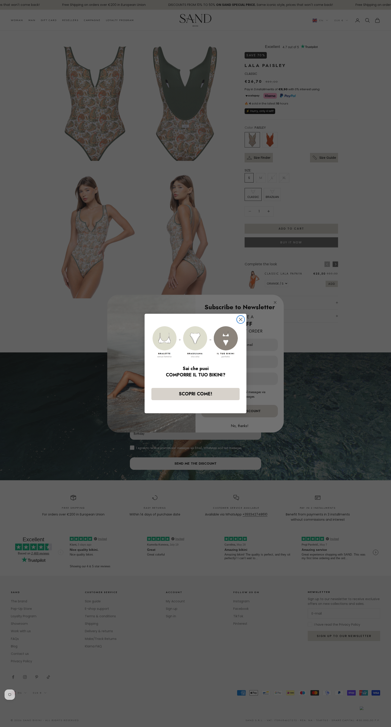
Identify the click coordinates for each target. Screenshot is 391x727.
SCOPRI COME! (195, 394)
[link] (195, 342)
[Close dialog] (241, 319)
